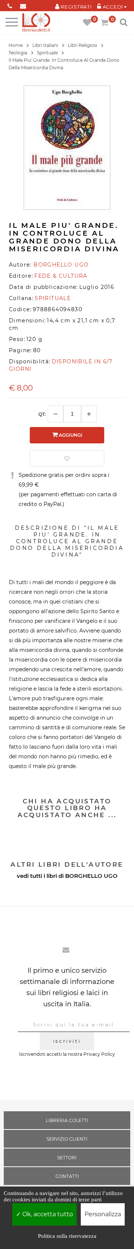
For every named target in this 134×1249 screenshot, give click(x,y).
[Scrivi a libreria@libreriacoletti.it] (23, 4)
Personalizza (102, 1214)
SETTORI (67, 1157)
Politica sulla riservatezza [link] (67, 1236)
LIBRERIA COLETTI (67, 1120)
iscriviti (67, 1041)
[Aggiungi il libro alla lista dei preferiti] (67, 458)
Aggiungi (70, 435)
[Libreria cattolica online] (36, 23)
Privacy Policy (99, 1054)
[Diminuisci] (55, 414)
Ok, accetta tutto (47, 1214)
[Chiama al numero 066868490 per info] (10, 4)
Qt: (42, 414)
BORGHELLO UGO (91, 875)
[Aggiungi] (89, 414)
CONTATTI (67, 1176)
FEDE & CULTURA (60, 276)
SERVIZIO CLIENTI (67, 1139)
